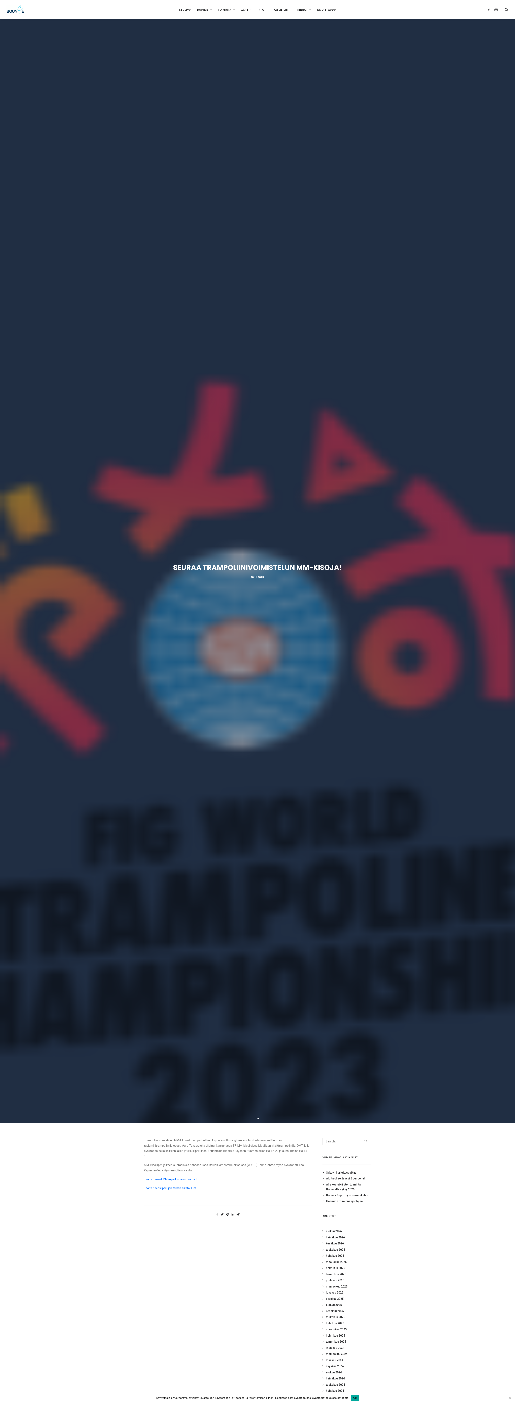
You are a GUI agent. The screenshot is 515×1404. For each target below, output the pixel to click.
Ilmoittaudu (326, 9)
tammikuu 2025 (336, 1341)
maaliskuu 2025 (336, 1329)
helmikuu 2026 (335, 1268)
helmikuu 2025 (335, 1335)
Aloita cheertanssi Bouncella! (345, 1178)
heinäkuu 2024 (335, 1378)
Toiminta (225, 9)
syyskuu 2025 (335, 1298)
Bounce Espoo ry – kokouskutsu (347, 1195)
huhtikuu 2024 (335, 1390)
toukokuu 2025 (335, 1317)
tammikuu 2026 (336, 1274)
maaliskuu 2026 (336, 1262)
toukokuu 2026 (335, 1249)
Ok (355, 1397)
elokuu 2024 (334, 1372)
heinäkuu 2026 (335, 1237)
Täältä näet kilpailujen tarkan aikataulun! (170, 1188)
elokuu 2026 (334, 1231)
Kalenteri (281, 9)
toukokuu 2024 (335, 1384)
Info (261, 9)
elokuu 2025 (334, 1304)
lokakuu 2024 (334, 1360)
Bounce (203, 9)
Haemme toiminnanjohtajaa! (345, 1201)
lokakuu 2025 (334, 1292)
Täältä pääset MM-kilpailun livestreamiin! (170, 1179)
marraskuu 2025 (336, 1286)
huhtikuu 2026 (335, 1255)
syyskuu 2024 (335, 1366)
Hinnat (302, 9)
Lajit (244, 9)
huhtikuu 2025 (335, 1323)
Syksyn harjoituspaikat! (341, 1172)
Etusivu (185, 9)
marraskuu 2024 (336, 1354)
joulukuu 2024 (335, 1347)
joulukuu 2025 (335, 1280)
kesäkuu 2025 (335, 1311)
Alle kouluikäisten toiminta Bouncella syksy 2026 (343, 1187)
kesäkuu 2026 (335, 1243)
